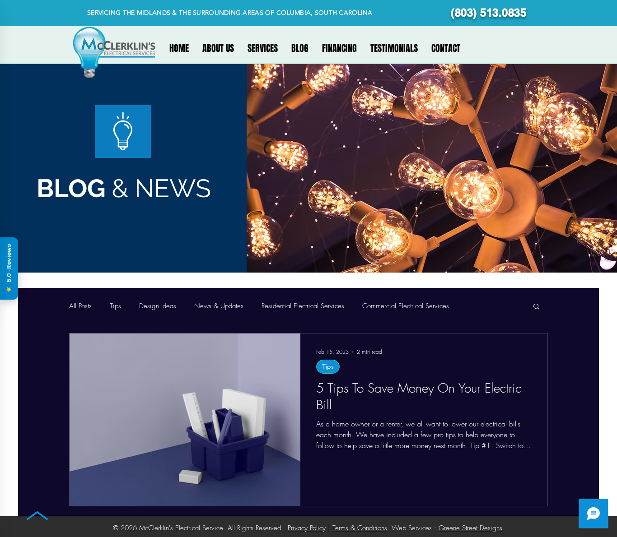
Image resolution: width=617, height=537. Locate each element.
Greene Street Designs (470, 527)
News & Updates (218, 306)
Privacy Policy (307, 527)
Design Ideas (157, 306)
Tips (115, 306)
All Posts (80, 306)
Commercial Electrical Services (405, 306)
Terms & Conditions (359, 527)
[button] (536, 307)
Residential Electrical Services (303, 306)
